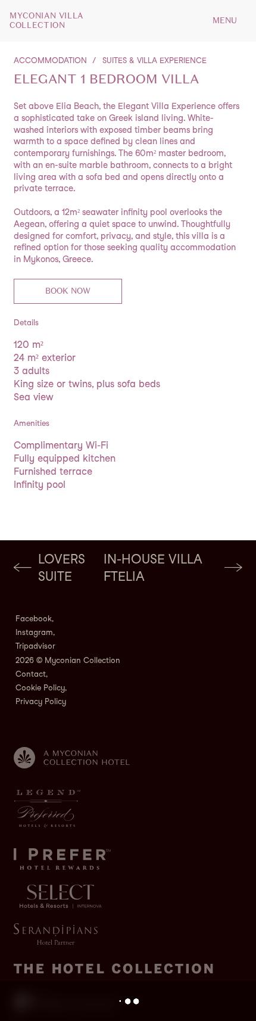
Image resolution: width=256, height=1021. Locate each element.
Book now (67, 291)
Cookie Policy (40, 687)
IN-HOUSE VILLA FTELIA (153, 568)
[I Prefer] (62, 859)
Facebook (33, 618)
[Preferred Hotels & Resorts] (47, 808)
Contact (30, 674)
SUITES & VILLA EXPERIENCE (154, 60)
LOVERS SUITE (61, 568)
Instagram (34, 632)
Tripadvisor (35, 646)
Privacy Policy (40, 701)
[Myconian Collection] (72, 757)
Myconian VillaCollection (46, 20)
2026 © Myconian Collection (67, 660)
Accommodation (50, 60)
